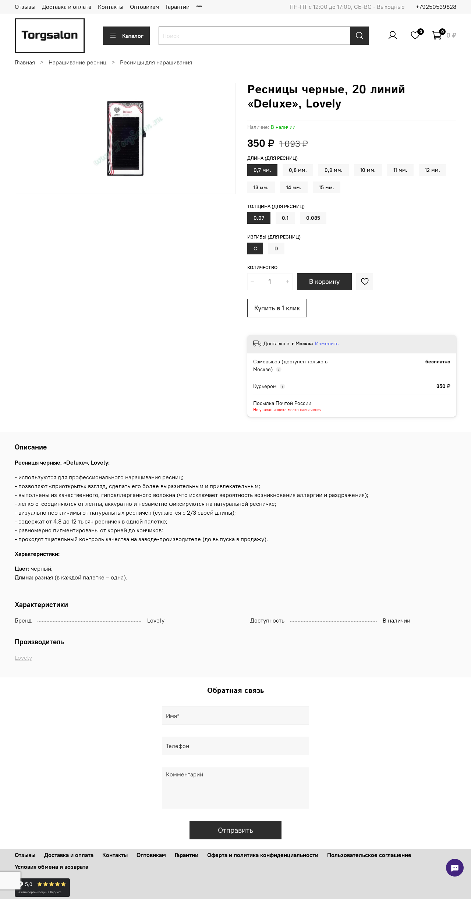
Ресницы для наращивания (156, 62)
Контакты (110, 6)
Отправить (235, 830)
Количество (262, 267)
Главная (25, 62)
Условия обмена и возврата (51, 866)
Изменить (327, 343)
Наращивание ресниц (77, 62)
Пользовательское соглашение (369, 855)
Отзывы (25, 6)
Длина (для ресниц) (272, 158)
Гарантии (178, 6)
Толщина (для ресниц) (276, 206)
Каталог (133, 35)
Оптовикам (144, 6)
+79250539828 (436, 6)
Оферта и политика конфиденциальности (262, 855)
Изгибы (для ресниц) (274, 237)
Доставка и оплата (66, 6)
